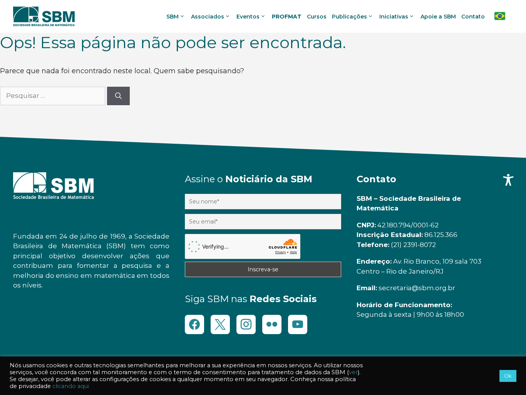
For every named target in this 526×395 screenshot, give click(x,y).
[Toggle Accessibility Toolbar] (508, 180)
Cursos (317, 16)
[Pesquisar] (118, 96)
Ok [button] (508, 376)
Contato (473, 16)
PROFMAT (287, 16)
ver (353, 372)
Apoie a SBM (438, 16)
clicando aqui (70, 386)
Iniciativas (393, 16)
